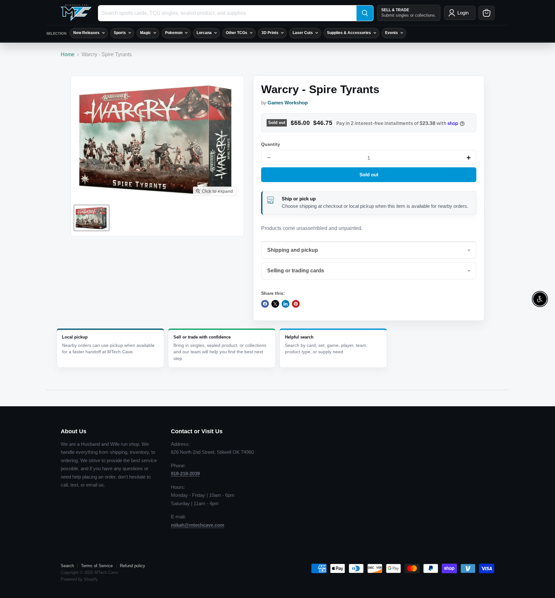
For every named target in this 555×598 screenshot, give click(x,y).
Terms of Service (97, 565)
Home (68, 54)
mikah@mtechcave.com (197, 525)
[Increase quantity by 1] (468, 157)
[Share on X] (275, 304)
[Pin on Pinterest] (296, 304)
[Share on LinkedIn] (285, 304)
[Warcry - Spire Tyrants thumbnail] (91, 218)
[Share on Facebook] (265, 304)
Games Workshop (288, 102)
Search (67, 565)
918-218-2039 (185, 473)
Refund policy (132, 565)
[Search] (365, 13)
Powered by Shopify (79, 579)
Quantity (270, 144)
